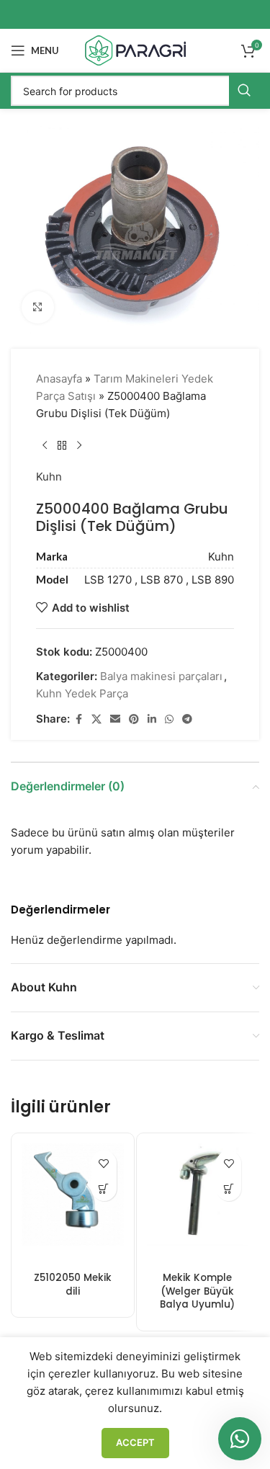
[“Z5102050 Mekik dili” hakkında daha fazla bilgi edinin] (104, 1188)
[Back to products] (62, 445)
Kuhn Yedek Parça (82, 693)
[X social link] (96, 719)
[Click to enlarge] (38, 307)
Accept (135, 1442)
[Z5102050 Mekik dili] (73, 1204)
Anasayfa (59, 378)
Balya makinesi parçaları (161, 676)
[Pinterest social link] (134, 719)
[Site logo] (135, 49)
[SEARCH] (244, 91)
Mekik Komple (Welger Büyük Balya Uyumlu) (197, 1291)
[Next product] (79, 445)
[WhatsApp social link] (169, 719)
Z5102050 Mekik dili (73, 1284)
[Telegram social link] (187, 719)
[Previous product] (44, 445)
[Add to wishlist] (104, 1163)
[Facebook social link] (78, 719)
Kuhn (49, 476)
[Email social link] (115, 719)
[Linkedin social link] (152, 719)
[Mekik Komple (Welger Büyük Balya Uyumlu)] (198, 1204)
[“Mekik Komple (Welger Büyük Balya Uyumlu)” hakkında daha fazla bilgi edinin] (228, 1188)
